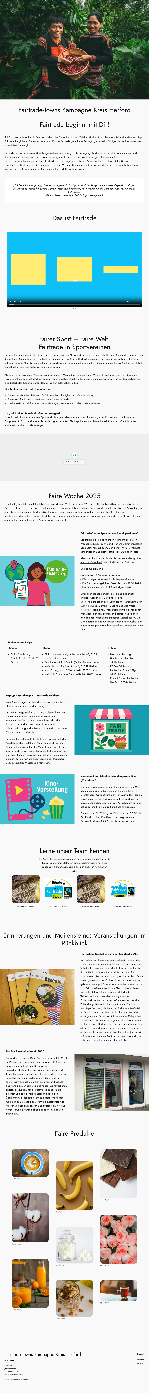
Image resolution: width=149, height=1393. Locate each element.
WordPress (25, 1379)
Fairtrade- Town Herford (26, 906)
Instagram (140, 1363)
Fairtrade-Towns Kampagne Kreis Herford (42, 1354)
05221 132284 (13, 1371)
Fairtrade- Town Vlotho (123, 906)
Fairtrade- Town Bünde (58, 906)
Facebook (141, 1359)
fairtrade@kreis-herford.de (14, 1374)
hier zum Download (91, 562)
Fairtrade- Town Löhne (90, 906)
